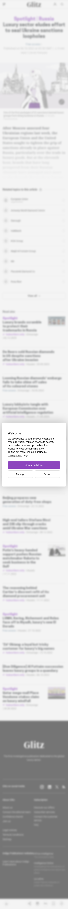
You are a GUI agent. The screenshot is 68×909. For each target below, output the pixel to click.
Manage (20, 474)
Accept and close (34, 465)
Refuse (47, 474)
